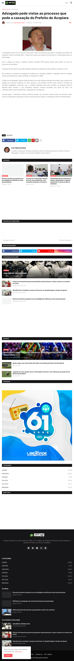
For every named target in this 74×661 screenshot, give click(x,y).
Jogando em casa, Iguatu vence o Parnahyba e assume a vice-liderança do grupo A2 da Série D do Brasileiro (41, 372)
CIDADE (37, 470)
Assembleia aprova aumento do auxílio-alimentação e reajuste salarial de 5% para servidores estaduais (60, 181)
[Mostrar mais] (40, 140)
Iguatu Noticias (43, 657)
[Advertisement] (37, 118)
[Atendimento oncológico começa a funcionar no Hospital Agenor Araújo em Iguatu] (6, 292)
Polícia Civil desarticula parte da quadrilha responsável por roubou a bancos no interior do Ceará (41, 282)
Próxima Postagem (65, 240)
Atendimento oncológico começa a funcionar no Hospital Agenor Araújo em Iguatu (40, 290)
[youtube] (37, 548)
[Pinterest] (33, 140)
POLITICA (37, 484)
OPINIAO (37, 477)
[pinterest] (45, 548)
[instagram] (41, 548)
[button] (2, 3)
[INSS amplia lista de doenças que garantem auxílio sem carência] (6, 612)
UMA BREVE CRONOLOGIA (21, 624)
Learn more (18, 651)
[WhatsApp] (29, 140)
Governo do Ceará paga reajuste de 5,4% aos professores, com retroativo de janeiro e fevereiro (36, 180)
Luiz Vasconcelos (18, 148)
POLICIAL (37, 480)
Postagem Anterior (9, 240)
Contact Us (38, 654)
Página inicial (6, 9)
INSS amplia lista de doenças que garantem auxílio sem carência (34, 610)
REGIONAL (15, 9)
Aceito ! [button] (8, 655)
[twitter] (32, 548)
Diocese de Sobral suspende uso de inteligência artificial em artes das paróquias (12, 180)
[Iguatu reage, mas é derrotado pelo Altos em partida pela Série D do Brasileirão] (6, 365)
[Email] (37, 140)
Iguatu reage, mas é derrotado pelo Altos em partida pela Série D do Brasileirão (38, 363)
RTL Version (48, 654)
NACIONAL (37, 473)
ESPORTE (37, 566)
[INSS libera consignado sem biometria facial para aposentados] (6, 603)
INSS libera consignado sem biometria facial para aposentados (33, 601)
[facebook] (28, 548)
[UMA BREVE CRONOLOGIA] (6, 626)
